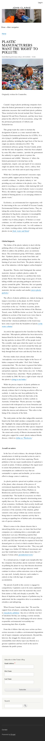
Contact (4, 729)
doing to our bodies (19, 379)
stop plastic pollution (11, 612)
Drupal (13, 734)
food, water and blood (21, 231)
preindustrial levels (26, 554)
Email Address (9, 663)
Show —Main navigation (10, 27)
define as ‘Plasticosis (24, 438)
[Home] (21, 14)
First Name (8, 671)
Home (4, 33)
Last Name (8, 679)
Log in (40, 2)
